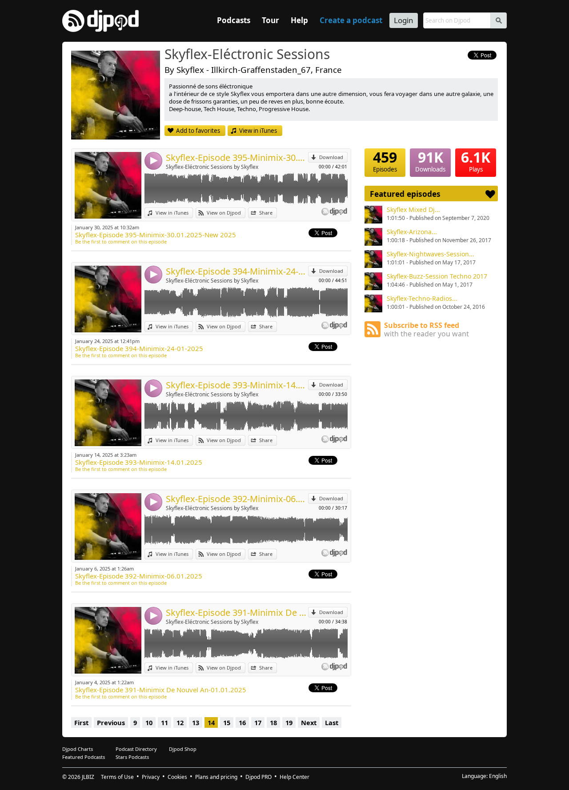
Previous (111, 722)
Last (331, 722)
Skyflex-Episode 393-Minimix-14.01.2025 (237, 385)
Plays (475, 160)
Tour (270, 20)
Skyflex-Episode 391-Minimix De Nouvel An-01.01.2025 (237, 612)
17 (257, 722)
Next (309, 722)
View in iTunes (258, 131)
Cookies (177, 777)
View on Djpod (224, 212)
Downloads (430, 160)
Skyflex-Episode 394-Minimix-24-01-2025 (237, 271)
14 (211, 722)
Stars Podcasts (132, 757)
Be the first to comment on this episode (121, 241)
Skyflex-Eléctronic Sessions (247, 54)
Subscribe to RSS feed (426, 329)
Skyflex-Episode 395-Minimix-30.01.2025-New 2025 (237, 157)
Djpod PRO (258, 777)
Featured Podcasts (83, 757)
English (498, 776)
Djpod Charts (77, 749)
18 (273, 722)
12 (180, 722)
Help (299, 20)
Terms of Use (117, 777)
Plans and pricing (216, 777)
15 (226, 722)
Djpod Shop (182, 749)
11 (164, 722)
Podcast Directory (136, 749)
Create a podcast (351, 20)
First (81, 722)
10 (148, 722)
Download (331, 157)
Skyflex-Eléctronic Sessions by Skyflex (212, 167)
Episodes (385, 160)
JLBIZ (88, 777)
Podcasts (233, 20)
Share (265, 212)
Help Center (294, 777)
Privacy (151, 777)
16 (242, 722)
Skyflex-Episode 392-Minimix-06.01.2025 (237, 498)
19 (289, 722)
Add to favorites (198, 131)
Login (403, 20)
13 (195, 722)
